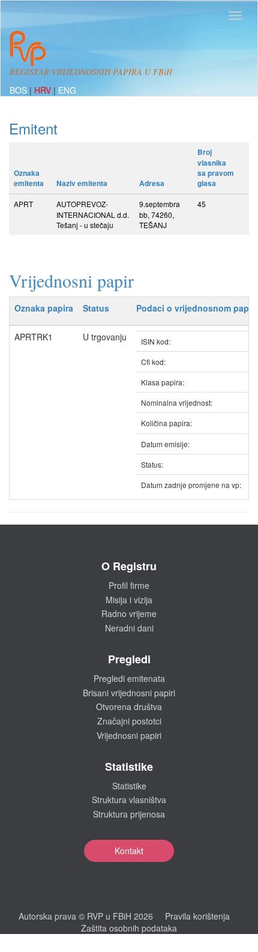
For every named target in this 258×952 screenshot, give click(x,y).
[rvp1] (28, 47)
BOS (19, 90)
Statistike (129, 786)
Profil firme (129, 585)
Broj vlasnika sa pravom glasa (215, 167)
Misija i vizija (129, 600)
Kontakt (129, 851)
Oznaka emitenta (29, 177)
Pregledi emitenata (129, 678)
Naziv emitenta (81, 183)
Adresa (151, 183)
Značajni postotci (129, 721)
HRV (43, 90)
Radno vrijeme (129, 613)
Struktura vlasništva (129, 800)
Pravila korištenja (197, 916)
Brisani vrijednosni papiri (129, 693)
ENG (67, 90)
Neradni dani (129, 628)
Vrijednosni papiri (129, 735)
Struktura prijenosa (129, 814)
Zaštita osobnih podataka (129, 928)
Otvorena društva (129, 706)
